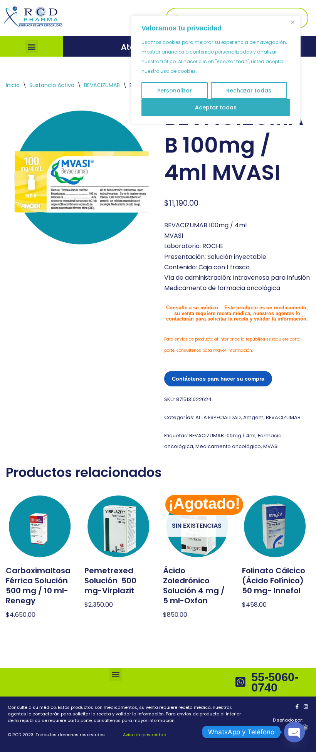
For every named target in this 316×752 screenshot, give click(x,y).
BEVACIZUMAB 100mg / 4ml (222, 435)
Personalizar (174, 90)
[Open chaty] (294, 732)
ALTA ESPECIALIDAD (218, 417)
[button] (31, 46)
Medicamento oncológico (228, 446)
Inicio (13, 85)
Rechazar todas (248, 90)
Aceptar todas (216, 107)
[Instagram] (305, 706)
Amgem (253, 417)
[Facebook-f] (296, 706)
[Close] (292, 22)
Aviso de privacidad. (144, 735)
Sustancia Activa (51, 85)
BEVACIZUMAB (102, 85)
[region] (216, 69)
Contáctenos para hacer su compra (218, 379)
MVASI (271, 446)
